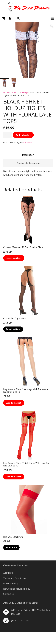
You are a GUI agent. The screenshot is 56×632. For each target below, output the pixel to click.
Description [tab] (28, 154)
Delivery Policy (10, 583)
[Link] (28, 7)
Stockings (23, 92)
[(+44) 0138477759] (7, 620)
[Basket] (3, 18)
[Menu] (52, 18)
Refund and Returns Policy (16, 588)
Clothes (14, 92)
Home (6, 92)
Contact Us (8, 593)
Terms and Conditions (14, 578)
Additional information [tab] (28, 162)
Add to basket (23, 135)
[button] (18, 18)
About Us (8, 572)
